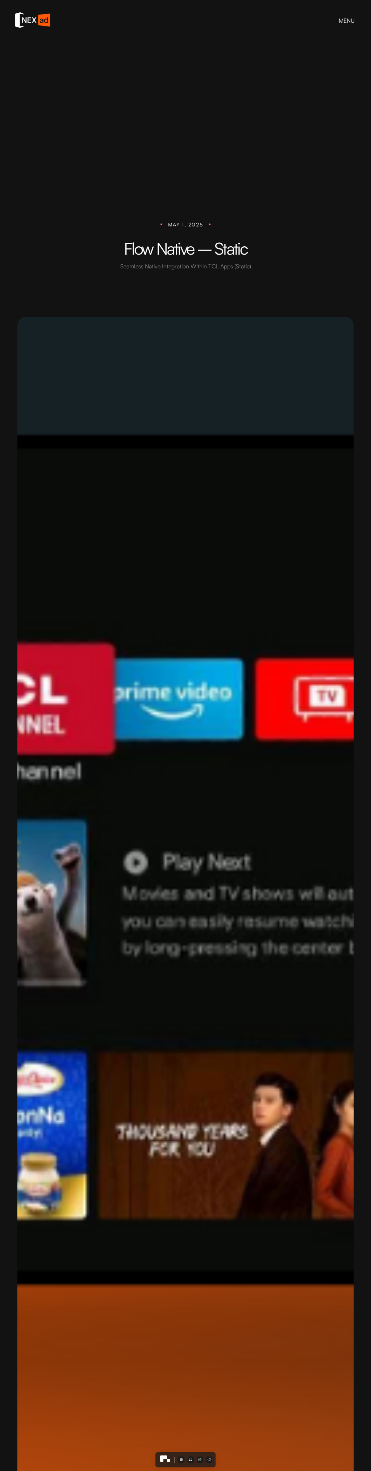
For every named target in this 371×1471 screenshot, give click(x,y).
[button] (181, 1460)
